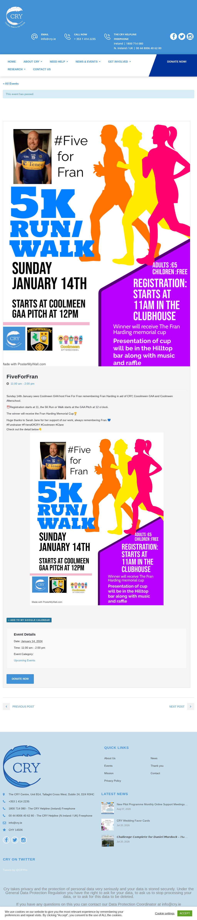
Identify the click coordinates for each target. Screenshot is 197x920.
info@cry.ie (48, 39)
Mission (109, 773)
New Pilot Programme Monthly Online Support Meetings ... (152, 804)
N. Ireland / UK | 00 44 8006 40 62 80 (137, 48)
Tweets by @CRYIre (15, 869)
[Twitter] (14, 840)
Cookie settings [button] (164, 913)
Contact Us (42, 69)
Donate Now (20, 678)
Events (108, 765)
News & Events (87, 61)
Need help (57, 61)
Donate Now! (177, 61)
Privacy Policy (112, 780)
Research (15, 69)
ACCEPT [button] (185, 913)
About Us (109, 758)
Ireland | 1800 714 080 (128, 43)
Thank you (157, 765)
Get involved (118, 61)
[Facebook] (6, 840)
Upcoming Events (24, 660)
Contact (155, 773)
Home (12, 61)
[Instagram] (23, 840)
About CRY (31, 61)
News (154, 758)
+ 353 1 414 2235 (85, 39)
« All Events (11, 83)
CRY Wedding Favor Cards (133, 820)
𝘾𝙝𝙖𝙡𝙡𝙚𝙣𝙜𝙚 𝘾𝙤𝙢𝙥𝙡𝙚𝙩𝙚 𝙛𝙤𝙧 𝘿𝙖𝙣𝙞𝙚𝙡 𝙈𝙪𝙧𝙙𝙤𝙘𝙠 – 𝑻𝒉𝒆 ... (152, 836)
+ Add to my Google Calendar (29, 620)
